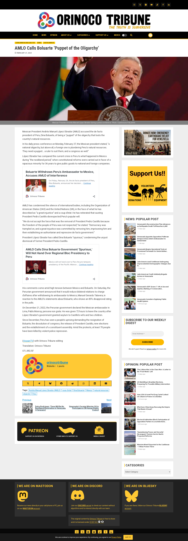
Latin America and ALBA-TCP (25, 42)
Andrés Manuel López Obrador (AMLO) (44, 390)
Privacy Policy (116, 537)
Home (35, 35)
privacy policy (152, 349)
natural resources (101, 390)
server (84, 505)
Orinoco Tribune (96, 519)
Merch (117, 35)
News (44, 35)
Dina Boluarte (79, 390)
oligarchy (26, 394)
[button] (131, 35)
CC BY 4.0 (93, 522)
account (31, 508)
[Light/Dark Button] (124, 35)
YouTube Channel (146, 35)
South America (49, 42)
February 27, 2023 (24, 53)
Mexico (89, 390)
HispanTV (28, 340)
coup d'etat (66, 390)
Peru (34, 394)
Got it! (128, 537)
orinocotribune (57, 362)
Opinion (53, 35)
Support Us (101, 35)
